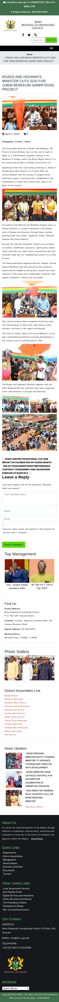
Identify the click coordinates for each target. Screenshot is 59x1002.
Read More (37, 838)
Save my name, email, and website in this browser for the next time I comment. (29, 531)
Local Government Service (16, 888)
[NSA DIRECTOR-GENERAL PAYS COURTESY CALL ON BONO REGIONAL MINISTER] (14, 798)
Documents (8, 870)
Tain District (10, 735)
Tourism (7, 873)
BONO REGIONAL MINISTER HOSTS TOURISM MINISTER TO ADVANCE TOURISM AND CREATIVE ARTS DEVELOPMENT (39, 760)
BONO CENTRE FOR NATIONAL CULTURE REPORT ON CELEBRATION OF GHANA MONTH (26, 461)
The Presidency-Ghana (14, 902)
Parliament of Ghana (13, 906)
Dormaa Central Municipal (17, 706)
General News (10, 863)
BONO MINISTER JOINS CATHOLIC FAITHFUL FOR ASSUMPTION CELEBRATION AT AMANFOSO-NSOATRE (38, 779)
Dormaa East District (15, 710)
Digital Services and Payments (18, 895)
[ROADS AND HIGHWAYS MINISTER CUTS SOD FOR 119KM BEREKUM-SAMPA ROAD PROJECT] (29, 25)
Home (29, 54)
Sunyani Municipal (13, 724)
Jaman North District (14, 717)
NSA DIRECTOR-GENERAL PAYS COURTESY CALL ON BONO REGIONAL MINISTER (39, 796)
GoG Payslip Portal (12, 892)
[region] (29, 667)
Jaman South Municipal (16, 720)
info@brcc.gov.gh (16, 2)
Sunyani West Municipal (16, 728)
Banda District (11, 696)
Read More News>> (34, 807)
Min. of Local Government (16, 909)
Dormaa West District (15, 713)
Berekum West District (15, 703)
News (28, 141)
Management (9, 859)
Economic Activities (13, 866)
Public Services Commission (17, 899)
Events (19, 141)
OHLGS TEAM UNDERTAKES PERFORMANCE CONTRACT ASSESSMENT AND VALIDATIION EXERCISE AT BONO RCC (26, 469)
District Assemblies (12, 856)
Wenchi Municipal (13, 731)
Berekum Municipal (14, 699)
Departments (9, 852)
